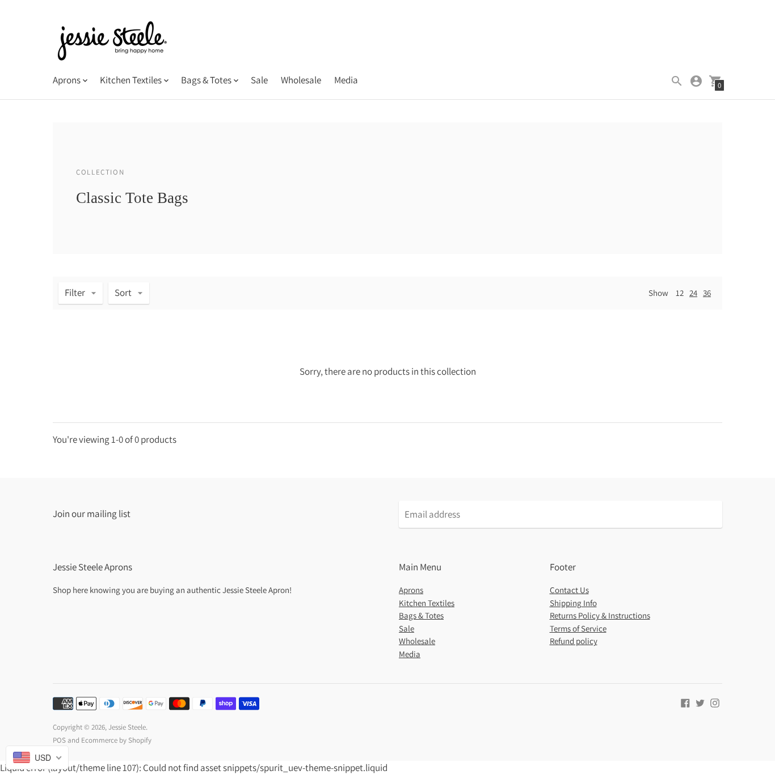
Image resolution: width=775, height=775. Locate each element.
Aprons (411, 590)
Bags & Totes (421, 615)
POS (59, 740)
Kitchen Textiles (426, 603)
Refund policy (573, 641)
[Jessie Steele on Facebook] (685, 702)
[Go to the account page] (696, 81)
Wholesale (301, 80)
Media (346, 80)
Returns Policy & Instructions (600, 615)
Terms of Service (578, 628)
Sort (123, 292)
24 (693, 292)
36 (707, 292)
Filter (75, 292)
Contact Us (569, 590)
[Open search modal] (677, 81)
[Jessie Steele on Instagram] (714, 702)
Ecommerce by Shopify (116, 740)
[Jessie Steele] (112, 42)
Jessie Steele (127, 727)
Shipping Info (573, 603)
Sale (259, 80)
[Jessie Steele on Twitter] (700, 702)
